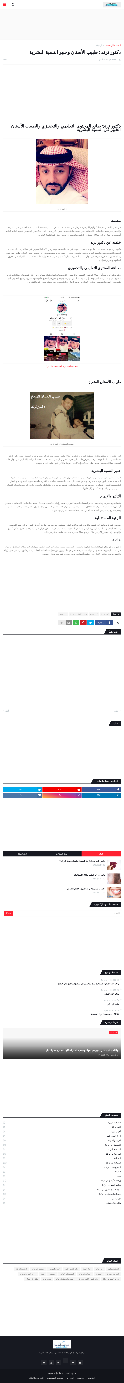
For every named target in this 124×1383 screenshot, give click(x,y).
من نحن (80, 1378)
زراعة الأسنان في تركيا (78, 614)
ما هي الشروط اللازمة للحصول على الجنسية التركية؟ (82, 861)
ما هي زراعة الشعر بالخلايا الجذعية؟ (89, 874)
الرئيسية (91, 1378)
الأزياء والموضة (62, 1140)
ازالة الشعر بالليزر (62, 1135)
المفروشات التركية (62, 1167)
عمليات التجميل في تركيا (62, 1194)
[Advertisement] (62, 24)
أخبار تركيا (100, 45)
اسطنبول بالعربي (55, 1373)
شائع (101, 853)
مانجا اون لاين (113, 1004)
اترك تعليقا (22, 853)
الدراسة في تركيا (62, 1153)
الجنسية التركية (62, 1149)
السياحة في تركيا (62, 1162)
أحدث (116, 710)
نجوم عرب (63, 614)
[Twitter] (90, 622)
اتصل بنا (70, 1378)
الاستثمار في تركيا (62, 1144)
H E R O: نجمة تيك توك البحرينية (105, 1014)
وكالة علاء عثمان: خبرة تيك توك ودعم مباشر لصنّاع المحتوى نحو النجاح (88, 983)
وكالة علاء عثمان (111, 993)
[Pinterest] (83, 622)
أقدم (7, 710)
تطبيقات (62, 1171)
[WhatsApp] (76, 622)
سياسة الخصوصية (55, 1378)
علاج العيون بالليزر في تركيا (62, 1189)
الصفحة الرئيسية (113, 45)
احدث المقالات (62, 853)
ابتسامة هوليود (62, 1122)
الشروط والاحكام (36, 1378)
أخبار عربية (94, 614)
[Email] (69, 622)
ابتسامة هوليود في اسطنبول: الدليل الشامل (86, 888)
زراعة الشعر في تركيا (62, 1185)
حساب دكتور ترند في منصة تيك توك (62, 366)
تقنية (62, 1176)
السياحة (62, 1158)
